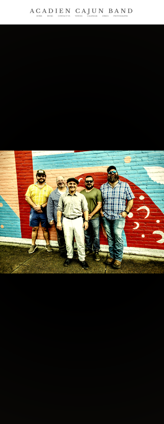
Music (50, 16)
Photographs (120, 16)
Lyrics (105, 16)
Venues (78, 16)
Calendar (92, 16)
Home (39, 16)
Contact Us (64, 16)
